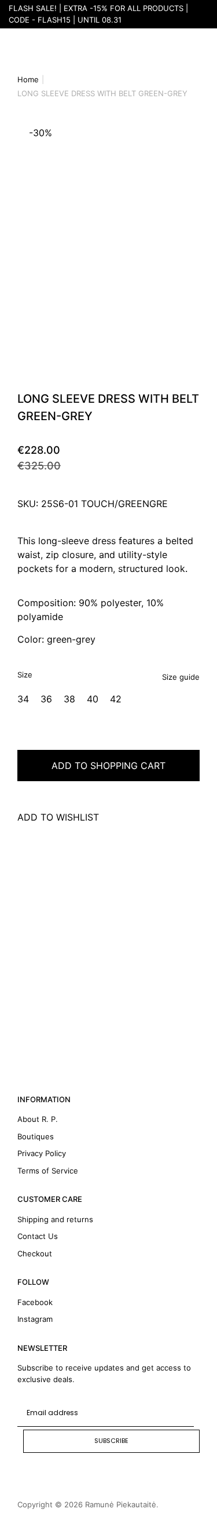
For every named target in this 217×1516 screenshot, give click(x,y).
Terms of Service (47, 1170)
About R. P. (37, 1119)
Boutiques (35, 1136)
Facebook (35, 1302)
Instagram (35, 1319)
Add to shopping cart (108, 765)
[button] (6, 243)
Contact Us (37, 1236)
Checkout (34, 1253)
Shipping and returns (55, 1219)
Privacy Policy (41, 1153)
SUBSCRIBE (111, 1440)
